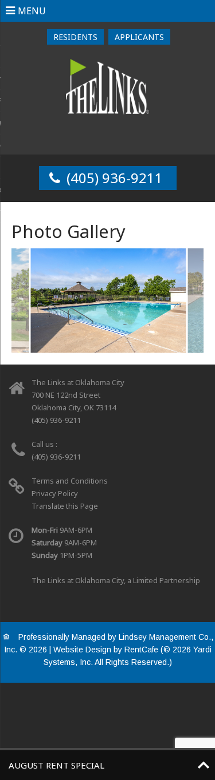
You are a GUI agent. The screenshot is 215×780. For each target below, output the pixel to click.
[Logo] (107, 85)
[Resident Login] (75, 37)
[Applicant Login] (139, 37)
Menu (32, 11)
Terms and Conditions (70, 481)
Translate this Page (65, 506)
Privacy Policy (55, 493)
